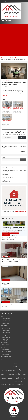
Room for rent (5, 174)
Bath (23, 363)
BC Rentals (3, 316)
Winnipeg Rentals (6, 340)
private (24, 381)
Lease (2, 381)
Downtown (10, 370)
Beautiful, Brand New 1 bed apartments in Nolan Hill (7, 122)
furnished (9, 374)
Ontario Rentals (4, 342)
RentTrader (6, 20)
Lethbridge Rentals (6, 330)
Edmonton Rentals (6, 328)
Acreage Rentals (4, 358)
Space (13, 384)
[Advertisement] (14, 39)
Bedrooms (19, 366)
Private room (22, 151)
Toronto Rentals (5, 346)
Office (22, 381)
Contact (2, 359)
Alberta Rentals (6, 233)
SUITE (19, 384)
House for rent (13, 378)
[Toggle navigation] (2, 54)
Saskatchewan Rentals (6, 334)
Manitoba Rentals (4, 339)
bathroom (2, 366)
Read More (4, 95)
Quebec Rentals (4, 347)
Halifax (16, 374)
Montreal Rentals (6, 349)
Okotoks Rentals (6, 234)
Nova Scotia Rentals (5, 353)
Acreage (3, 363)
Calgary (25, 366)
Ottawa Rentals (6, 80)
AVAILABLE (15, 363)
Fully (5, 374)
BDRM (5, 366)
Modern (8, 381)
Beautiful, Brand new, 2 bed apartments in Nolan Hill (18, 108)
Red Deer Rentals (6, 332)
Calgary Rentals (14, 233)
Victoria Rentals (5, 321)
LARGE (25, 378)
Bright (22, 366)
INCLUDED (21, 378)
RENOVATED (3, 384)
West (22, 384)
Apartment (7, 363)
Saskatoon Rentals (6, 337)
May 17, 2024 (4, 263)
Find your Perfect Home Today (8, 167)
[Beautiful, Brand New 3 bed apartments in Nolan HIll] (7, 104)
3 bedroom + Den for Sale (7, 177)
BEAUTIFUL (9, 366)
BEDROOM (14, 366)
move (10, 381)
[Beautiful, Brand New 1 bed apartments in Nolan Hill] (7, 117)
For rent (22, 370)
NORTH (19, 381)
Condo (6, 370)
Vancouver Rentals (6, 320)
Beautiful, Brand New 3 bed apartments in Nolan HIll (7, 108)
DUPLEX (14, 370)
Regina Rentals (5, 335)
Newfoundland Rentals (6, 356)
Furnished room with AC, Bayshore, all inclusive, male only (14, 147)
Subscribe (22, 137)
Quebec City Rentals (6, 351)
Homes (24, 374)
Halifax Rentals (5, 354)
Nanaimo (14, 381)
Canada (2, 370)
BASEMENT (20, 363)
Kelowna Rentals (5, 323)
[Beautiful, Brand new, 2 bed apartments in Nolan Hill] (18, 104)
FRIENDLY (2, 374)
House (3, 378)
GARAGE (12, 374)
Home (20, 374)
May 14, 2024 (4, 86)
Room (10, 384)
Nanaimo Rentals (6, 318)
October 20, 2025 (5, 239)
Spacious (16, 384)
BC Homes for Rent (7, 219)
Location (5, 381)
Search (3, 157)
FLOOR (17, 370)
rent (7, 384)
